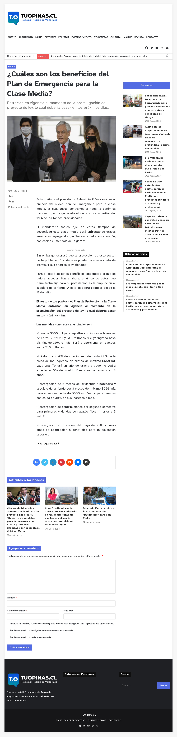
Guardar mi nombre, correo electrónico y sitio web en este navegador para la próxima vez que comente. (62, 624)
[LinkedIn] (53, 462)
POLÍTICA (63, 37)
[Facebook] (146, 48)
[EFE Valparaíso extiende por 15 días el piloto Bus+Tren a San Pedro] (132, 162)
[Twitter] (151, 48)
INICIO (12, 37)
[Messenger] (77, 462)
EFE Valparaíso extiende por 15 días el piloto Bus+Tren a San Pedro (155, 165)
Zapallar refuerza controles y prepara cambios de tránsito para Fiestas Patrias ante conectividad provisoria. (157, 227)
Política (11, 66)
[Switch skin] (167, 56)
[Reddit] (69, 462)
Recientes (146, 85)
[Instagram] (162, 48)
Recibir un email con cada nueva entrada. (31, 637)
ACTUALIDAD (26, 37)
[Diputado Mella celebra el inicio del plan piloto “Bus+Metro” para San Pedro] (99, 496)
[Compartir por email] (86, 462)
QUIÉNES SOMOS (97, 720)
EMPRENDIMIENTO (82, 37)
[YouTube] (157, 48)
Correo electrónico (17, 611)
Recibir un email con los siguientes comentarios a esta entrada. (41, 630)
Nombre (12, 598)
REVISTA (139, 37)
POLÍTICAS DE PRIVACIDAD (70, 720)
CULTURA (115, 37)
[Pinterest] (61, 462)
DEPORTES (50, 37)
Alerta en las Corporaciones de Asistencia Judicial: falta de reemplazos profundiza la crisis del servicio (102, 56)
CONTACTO (152, 37)
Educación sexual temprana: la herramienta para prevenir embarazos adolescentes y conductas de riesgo (157, 107)
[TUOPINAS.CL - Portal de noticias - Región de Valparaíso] (32, 18)
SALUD (38, 37)
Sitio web (68, 611)
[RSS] (167, 48)
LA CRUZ (127, 37)
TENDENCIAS (101, 37)
